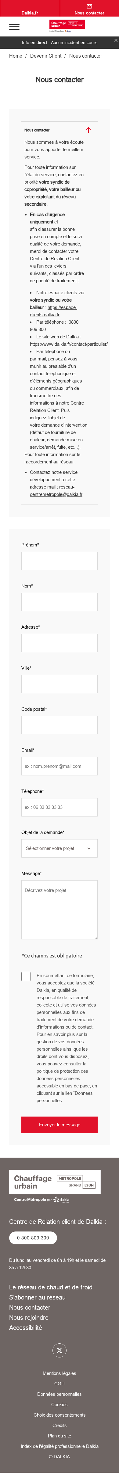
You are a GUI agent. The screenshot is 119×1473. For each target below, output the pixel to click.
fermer (116, 40)
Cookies (59, 1404)
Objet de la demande (42, 832)
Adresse (29, 627)
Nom (26, 585)
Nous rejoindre (29, 1317)
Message (30, 873)
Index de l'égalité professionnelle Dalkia (60, 1446)
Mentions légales (59, 1373)
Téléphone (31, 791)
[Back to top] (106, 1463)
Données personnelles (59, 1394)
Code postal (33, 709)
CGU (59, 1383)
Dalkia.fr (30, 12)
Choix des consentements (60, 1415)
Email (27, 750)
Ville (25, 668)
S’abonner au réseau (37, 1297)
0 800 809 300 (33, 1237)
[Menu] (14, 26)
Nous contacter (29, 1307)
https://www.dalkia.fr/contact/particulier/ (69, 344)
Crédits (59, 1425)
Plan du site (59, 1435)
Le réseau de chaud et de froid (50, 1287)
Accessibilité (25, 1327)
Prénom (29, 544)
